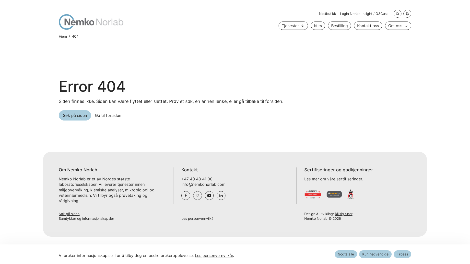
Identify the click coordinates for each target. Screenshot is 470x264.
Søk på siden (69, 214)
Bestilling (339, 26)
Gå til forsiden (108, 115)
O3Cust (382, 13)
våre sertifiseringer (344, 178)
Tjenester (290, 26)
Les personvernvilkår (198, 218)
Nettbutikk (327, 13)
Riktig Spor (343, 214)
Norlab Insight (361, 13)
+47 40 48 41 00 (196, 178)
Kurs (318, 26)
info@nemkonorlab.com (203, 184)
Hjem (63, 36)
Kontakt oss (368, 26)
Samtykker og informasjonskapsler (86, 218)
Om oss (395, 26)
